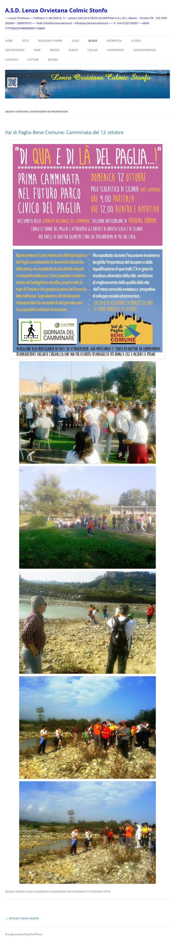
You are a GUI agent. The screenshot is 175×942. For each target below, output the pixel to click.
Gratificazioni (14, 50)
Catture (33, 59)
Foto (25, 40)
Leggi (75, 40)
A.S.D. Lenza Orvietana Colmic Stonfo (56, 10)
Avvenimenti (115, 50)
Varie (37, 50)
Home (9, 40)
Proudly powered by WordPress (23, 934)
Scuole (136, 40)
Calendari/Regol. (145, 50)
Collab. (93, 50)
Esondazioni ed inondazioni (69, 891)
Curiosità (11, 59)
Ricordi (53, 59)
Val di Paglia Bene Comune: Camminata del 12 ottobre (64, 132)
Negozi (54, 50)
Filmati (73, 50)
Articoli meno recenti (22, 918)
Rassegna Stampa (50, 40)
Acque (92, 40)
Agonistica (114, 40)
